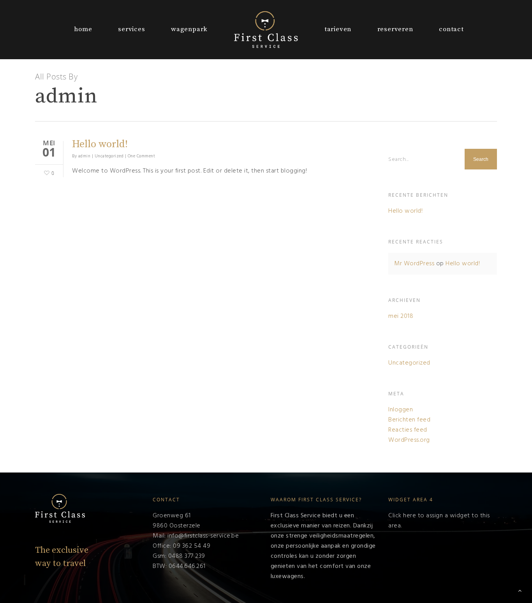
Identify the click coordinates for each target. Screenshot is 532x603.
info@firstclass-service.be (203, 536)
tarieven (337, 29)
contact (451, 29)
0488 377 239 (186, 556)
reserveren (395, 29)
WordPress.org (409, 440)
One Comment (141, 156)
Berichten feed (409, 420)
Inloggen (400, 410)
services (131, 29)
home (83, 29)
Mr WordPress (414, 264)
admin (84, 156)
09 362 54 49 (191, 546)
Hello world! (100, 144)
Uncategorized (109, 156)
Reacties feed (407, 430)
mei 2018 (400, 316)
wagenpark (189, 29)
